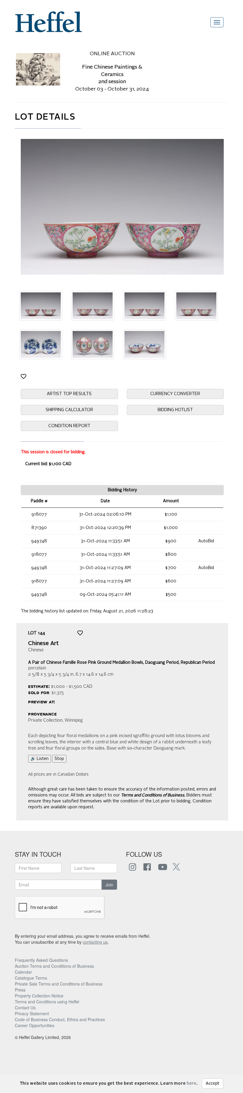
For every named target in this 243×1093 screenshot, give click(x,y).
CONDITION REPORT (69, 426)
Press (20, 990)
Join (109, 885)
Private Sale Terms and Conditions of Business (59, 984)
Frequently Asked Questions (41, 960)
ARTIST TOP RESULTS (69, 394)
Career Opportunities (34, 1025)
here (191, 1083)
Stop (59, 759)
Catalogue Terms (31, 978)
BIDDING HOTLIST (175, 410)
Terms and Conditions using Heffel (47, 1002)
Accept (212, 1083)
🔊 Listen (40, 759)
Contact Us (25, 1007)
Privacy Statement (32, 1013)
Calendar (23, 972)
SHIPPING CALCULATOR (69, 410)
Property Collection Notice (39, 996)
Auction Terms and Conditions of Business (54, 966)
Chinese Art (43, 643)
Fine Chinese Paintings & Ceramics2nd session (112, 75)
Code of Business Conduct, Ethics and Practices (60, 1019)
